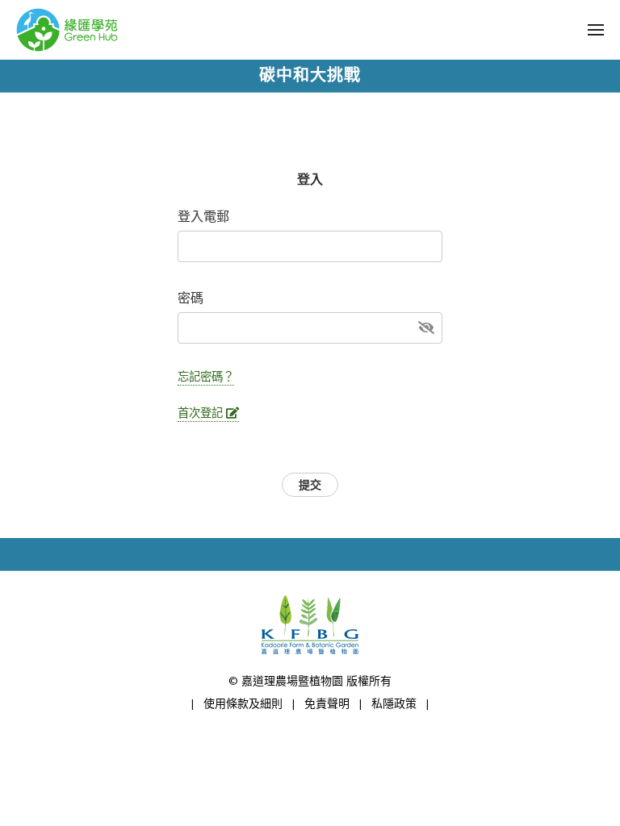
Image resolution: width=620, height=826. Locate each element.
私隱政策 (394, 703)
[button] (596, 30)
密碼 (190, 298)
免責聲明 (327, 703)
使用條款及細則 (243, 703)
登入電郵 (203, 217)
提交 (310, 485)
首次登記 (202, 413)
